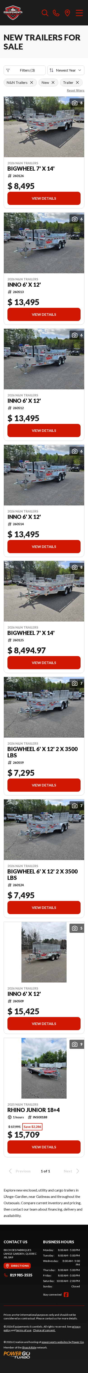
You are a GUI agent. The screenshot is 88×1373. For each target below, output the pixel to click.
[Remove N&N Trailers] (31, 82)
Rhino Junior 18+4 (33, 1110)
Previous (23, 1171)
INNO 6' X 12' (24, 284)
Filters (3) (27, 70)
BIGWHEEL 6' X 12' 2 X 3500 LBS (42, 752)
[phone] (56, 13)
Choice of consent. (44, 1330)
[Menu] (79, 12)
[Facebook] (66, 1294)
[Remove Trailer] (77, 82)
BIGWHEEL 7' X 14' (31, 168)
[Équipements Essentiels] (13, 12)
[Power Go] (44, 1354)
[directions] (67, 13)
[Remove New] (53, 82)
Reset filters (75, 90)
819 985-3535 (21, 1275)
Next (68, 1171)
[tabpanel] (61, 1268)
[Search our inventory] (45, 13)
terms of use (23, 1330)
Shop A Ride (29, 1347)
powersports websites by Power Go (63, 1342)
